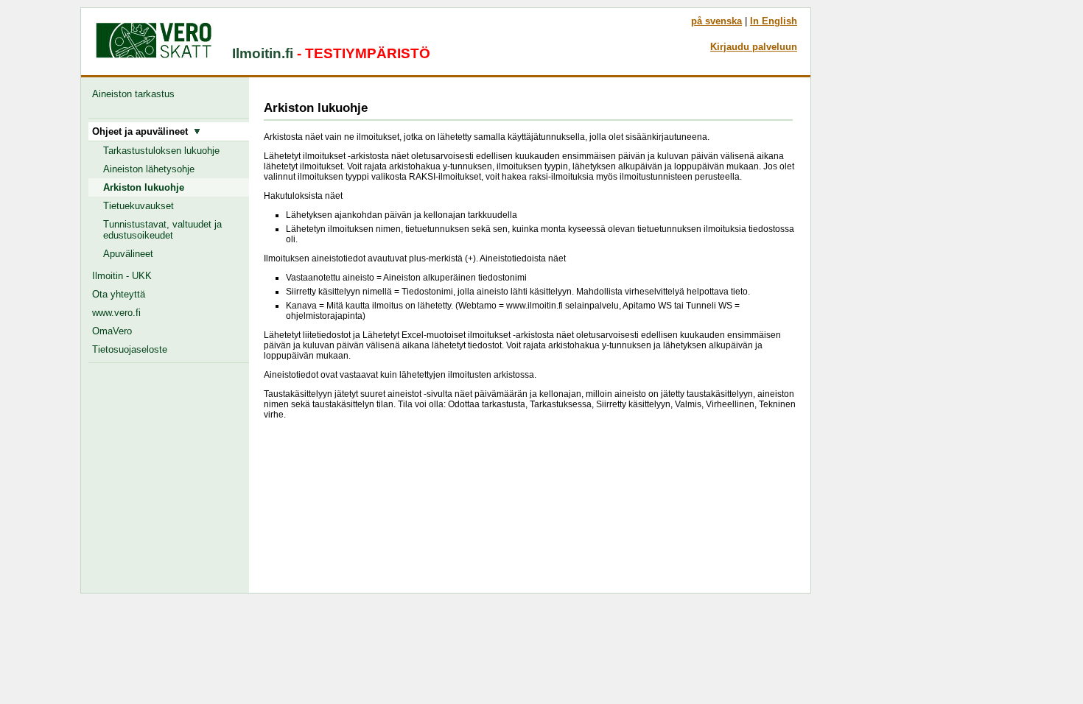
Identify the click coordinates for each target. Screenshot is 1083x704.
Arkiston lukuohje (143, 187)
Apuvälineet (128, 253)
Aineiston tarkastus (136, 93)
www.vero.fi (116, 312)
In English (773, 21)
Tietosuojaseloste (129, 349)
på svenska (716, 21)
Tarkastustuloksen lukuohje (161, 150)
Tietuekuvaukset (138, 205)
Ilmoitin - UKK (122, 275)
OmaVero (112, 331)
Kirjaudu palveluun (753, 46)
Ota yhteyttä (118, 294)
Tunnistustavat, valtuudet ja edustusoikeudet (162, 230)
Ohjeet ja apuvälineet (143, 131)
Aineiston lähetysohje (148, 169)
